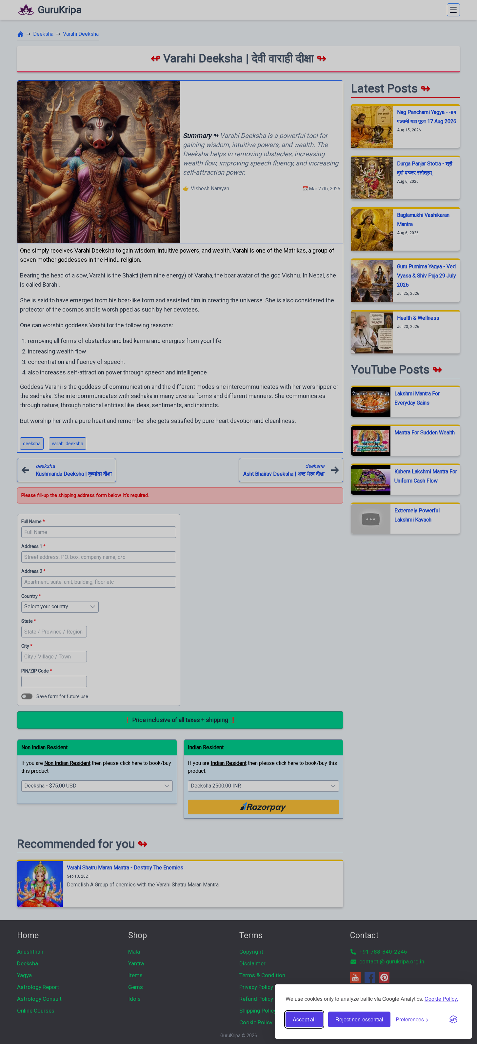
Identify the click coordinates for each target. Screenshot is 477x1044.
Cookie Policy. (441, 998)
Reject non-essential (359, 1019)
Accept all (304, 1019)
